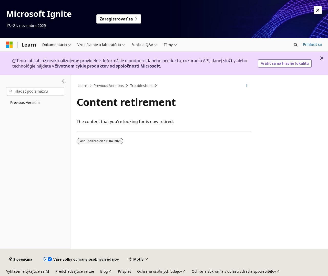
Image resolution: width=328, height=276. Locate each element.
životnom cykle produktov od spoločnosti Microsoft (107, 66)
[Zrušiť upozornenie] (318, 10)
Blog (104, 271)
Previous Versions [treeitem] (25, 102)
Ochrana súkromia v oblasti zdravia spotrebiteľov (234, 271)
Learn (82, 85)
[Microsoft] (9, 44)
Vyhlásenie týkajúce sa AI (27, 271)
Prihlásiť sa (312, 44)
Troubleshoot (141, 85)
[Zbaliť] (63, 81)
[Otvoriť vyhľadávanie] (296, 44)
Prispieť (124, 271)
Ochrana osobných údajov (159, 271)
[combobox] (35, 91)
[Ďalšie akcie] (246, 86)
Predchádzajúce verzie (74, 271)
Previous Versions (109, 85)
